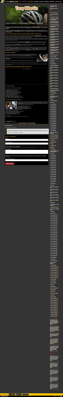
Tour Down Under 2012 (54, 270)
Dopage (52, 98)
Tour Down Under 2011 (54, 268)
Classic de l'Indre (53, 56)
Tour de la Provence (54, 255)
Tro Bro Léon (53, 291)
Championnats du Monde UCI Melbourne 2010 (54, 50)
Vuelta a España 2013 (54, 305)
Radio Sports (53, 202)
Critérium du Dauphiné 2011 (54, 70)
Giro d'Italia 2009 (53, 104)
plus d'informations (25, 394)
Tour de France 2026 (54, 250)
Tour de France (7, 58)
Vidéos (52, 1)
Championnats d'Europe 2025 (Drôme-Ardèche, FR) (54, 22)
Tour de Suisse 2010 (54, 260)
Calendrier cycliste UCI (39, 1)
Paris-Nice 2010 (53, 155)
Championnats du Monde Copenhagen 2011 (54, 26)
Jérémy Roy (28, 49)
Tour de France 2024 (54, 246)
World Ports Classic (54, 316)
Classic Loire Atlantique (54, 58)
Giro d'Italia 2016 (53, 116)
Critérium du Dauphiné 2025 (54, 86)
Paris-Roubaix (53, 183)
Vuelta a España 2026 (54, 314)
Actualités (31, 1)
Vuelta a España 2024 (54, 312)
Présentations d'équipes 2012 (54, 200)
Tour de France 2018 (54, 236)
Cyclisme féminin (53, 92)
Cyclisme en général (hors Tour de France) (54, 90)
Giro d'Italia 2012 (53, 109)
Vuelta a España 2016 (54, 310)
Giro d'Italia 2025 (53, 128)
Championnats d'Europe (54, 17)
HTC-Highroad (17, 31)
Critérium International (54, 88)
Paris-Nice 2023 (53, 176)
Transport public (53, 289)
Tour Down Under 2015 (54, 275)
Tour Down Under (53, 265)
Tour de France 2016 (54, 232)
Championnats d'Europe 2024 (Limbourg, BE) (54, 19)
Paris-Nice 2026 (53, 181)
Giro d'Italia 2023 (53, 125)
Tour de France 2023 (54, 244)
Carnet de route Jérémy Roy (54, 15)
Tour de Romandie (54, 257)
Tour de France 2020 (54, 239)
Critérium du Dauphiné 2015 (54, 81)
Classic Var (52, 60)
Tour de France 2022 (54, 243)
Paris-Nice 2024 (53, 178)
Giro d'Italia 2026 (53, 130)
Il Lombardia (53, 140)
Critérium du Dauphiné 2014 (54, 78)
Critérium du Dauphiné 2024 (54, 83)
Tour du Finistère (53, 279)
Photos (47, 1)
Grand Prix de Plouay (54, 138)
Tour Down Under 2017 (54, 277)
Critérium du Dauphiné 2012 (54, 73)
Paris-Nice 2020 (53, 172)
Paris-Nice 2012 (53, 158)
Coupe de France (53, 63)
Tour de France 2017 (54, 234)
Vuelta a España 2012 (54, 303)
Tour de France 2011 (38, 35)
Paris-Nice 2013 (53, 160)
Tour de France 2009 (54, 220)
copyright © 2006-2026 (4, 396)
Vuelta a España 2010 (54, 300)
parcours (28, 27)
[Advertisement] (26, 76)
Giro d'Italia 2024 (53, 127)
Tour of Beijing (53, 286)
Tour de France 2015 (54, 230)
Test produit (53, 211)
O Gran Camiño (53, 149)
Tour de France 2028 (54, 253)
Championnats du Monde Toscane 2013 (54, 45)
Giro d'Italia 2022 (53, 123)
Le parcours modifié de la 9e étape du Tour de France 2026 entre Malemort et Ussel (54, 335)
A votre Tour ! (59, 1)
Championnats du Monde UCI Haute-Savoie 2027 (54, 47)
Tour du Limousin (53, 282)
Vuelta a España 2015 (54, 309)
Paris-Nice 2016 (53, 165)
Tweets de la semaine (54, 293)
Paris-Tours (53, 185)
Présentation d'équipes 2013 (54, 190)
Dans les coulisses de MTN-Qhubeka (54, 97)
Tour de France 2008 (54, 218)
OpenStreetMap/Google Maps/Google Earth (54, 151)
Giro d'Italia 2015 (53, 114)
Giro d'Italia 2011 (53, 107)
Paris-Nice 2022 (53, 174)
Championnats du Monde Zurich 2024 (54, 53)
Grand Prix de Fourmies (54, 136)
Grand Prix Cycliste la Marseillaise (54, 133)
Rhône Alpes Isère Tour (54, 207)
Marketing (52, 147)
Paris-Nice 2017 (53, 167)
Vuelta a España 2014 (54, 307)
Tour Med (52, 284)
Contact (61, 396)
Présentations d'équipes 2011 (54, 198)
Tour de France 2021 (54, 241)
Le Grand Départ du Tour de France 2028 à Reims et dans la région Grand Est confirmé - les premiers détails (54, 365)
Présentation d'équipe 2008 (54, 187)
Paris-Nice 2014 (53, 162)
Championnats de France (55, 24)
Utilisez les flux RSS (54, 8)
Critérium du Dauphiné (35, 26)
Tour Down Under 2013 (54, 272)
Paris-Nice (52, 153)
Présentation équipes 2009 (54, 192)
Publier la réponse (9, 163)
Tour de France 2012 (54, 225)
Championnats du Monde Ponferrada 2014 (54, 39)
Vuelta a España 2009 (54, 298)
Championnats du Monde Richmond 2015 (54, 42)
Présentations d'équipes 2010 (54, 195)
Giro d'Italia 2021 (53, 121)
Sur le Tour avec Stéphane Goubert (54, 209)
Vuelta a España (53, 296)
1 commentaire (8, 121)
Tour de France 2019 (54, 237)
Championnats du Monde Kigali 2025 (54, 32)
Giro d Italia (52, 102)
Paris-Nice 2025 (53, 179)
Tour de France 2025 (54, 248)
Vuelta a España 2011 (54, 302)
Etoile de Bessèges (54, 100)
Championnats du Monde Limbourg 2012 (54, 34)
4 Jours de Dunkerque (54, 12)
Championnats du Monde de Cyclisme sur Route (54, 29)
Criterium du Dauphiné (54, 65)
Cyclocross (52, 94)
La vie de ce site (53, 145)
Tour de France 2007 (54, 216)
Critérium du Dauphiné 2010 (54, 68)
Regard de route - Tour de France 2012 (54, 205)
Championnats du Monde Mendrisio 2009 (54, 37)
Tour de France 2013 (54, 227)
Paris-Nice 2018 (53, 169)
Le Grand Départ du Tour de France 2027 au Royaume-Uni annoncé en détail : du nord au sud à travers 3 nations (54, 358)
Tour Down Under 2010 (54, 266)
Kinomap (52, 143)
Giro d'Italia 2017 (53, 118)
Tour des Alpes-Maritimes (53, 263)
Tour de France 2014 (54, 229)
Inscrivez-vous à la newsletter (53, 6)
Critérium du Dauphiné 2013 (54, 76)
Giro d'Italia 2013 (53, 111)
